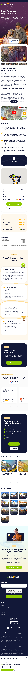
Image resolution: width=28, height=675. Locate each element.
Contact (3, 612)
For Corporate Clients (14, 208)
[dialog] (14, 665)
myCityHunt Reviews (5, 610)
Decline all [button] (21, 669)
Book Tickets (15, 362)
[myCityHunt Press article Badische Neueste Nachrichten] (5, 240)
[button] (14, 673)
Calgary (22, 641)
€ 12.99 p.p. (14, 204)
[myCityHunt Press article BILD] (23, 241)
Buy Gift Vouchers (15, 567)
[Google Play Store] (14, 622)
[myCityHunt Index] (8, 4)
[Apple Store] (14, 619)
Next (16, 406)
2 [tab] (14, 163)
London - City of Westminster (7, 633)
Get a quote (14, 448)
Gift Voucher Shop (5, 607)
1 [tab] (12, 163)
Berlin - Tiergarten (16, 635)
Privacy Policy (14, 593)
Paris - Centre (21, 637)
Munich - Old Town (10, 641)
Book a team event (14, 443)
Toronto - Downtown (5, 637)
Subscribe (14, 596)
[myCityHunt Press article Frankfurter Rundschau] (14, 245)
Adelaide (3, 641)
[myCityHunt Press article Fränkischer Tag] (23, 245)
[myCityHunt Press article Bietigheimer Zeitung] (14, 240)
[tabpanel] (14, 159)
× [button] (26, 657)
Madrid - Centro (4, 636)
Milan (22, 640)
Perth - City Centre (5, 639)
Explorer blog (4, 608)
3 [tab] (15, 163)
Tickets (2, 605)
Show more (14, 101)
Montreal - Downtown (5, 640)
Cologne (3, 643)
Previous (11, 406)
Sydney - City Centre (19, 633)
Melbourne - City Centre (6, 635)
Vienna (11, 639)
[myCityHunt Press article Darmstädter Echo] (5, 246)
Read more (9, 662)
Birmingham (17, 641)
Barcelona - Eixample (15, 640)
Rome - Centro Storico (13, 636)
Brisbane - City (14, 637)
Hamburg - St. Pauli (18, 639)
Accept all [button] (7, 669)
